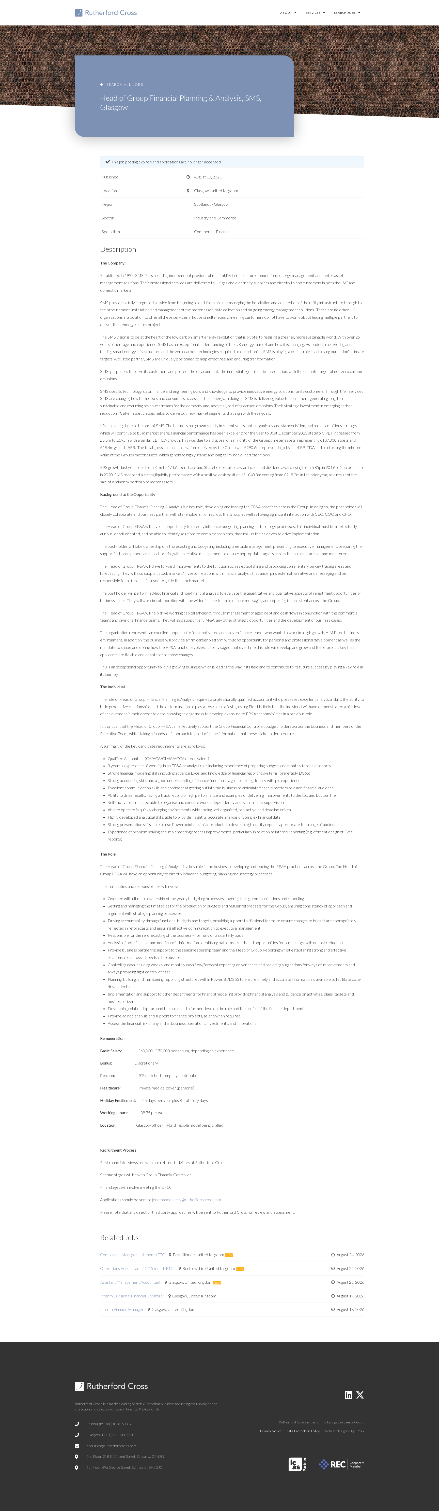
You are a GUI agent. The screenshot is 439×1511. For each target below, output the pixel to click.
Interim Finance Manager (122, 1309)
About (286, 13)
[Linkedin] (348, 1395)
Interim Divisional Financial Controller (132, 1295)
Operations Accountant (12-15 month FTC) (137, 1268)
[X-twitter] (360, 1395)
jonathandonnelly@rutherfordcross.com (186, 1199)
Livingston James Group (345, 1422)
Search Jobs (345, 13)
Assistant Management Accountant (130, 1282)
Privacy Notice (271, 1431)
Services (313, 13)
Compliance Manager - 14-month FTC (132, 1254)
